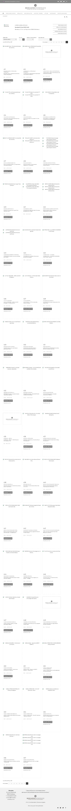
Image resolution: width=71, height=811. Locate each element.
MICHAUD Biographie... (48, 392)
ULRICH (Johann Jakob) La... (10, 622)
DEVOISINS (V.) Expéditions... (49, 117)
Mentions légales (41, 802)
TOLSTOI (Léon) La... (47, 576)
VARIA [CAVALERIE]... (8, 667)
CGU (27, 802)
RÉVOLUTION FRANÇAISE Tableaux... (51, 484)
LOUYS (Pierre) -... (27, 300)
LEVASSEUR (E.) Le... (27, 254)
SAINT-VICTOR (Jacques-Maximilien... (51, 530)
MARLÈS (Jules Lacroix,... (9, 346)
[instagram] (61, 1)
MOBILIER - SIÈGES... (8, 438)
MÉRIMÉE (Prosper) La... (9, 392)
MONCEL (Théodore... (28, 438)
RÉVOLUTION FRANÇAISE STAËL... (11, 530)
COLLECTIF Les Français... (9, 117)
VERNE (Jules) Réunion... (9, 759)
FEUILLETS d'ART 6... (27, 162)
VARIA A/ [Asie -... (27, 667)
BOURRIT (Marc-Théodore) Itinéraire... (10, 72)
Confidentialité (32, 802)
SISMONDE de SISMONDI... (9, 576)
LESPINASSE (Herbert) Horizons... (11, 254)
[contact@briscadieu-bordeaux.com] (58, 1)
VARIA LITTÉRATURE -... (28, 713)
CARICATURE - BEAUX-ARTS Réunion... (51, 71)
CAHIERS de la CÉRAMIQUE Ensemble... (29, 72)
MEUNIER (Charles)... (28, 392)
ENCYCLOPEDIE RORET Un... (10, 162)
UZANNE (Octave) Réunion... (29, 622)
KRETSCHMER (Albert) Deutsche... (51, 208)
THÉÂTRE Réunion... (27, 576)
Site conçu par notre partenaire (35, 805)
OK (23, 39)
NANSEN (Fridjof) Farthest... (49, 438)
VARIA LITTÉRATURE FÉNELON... (10, 713)
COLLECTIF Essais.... (27, 117)
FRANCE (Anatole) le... (9, 208)
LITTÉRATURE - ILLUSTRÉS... (49, 254)
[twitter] (63, 1)
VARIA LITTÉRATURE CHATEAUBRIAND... (47, 668)
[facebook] (66, 1)
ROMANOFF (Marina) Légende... (30, 530)
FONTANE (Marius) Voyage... (49, 162)
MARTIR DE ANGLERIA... (28, 346)
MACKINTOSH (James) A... (48, 300)
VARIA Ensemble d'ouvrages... (50, 622)
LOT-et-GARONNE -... (8, 300)
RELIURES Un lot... (27, 484)
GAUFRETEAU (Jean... (28, 208)
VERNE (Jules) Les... (47, 713)
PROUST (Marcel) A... (8, 484)
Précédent (45, 42)
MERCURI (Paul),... (47, 346)
